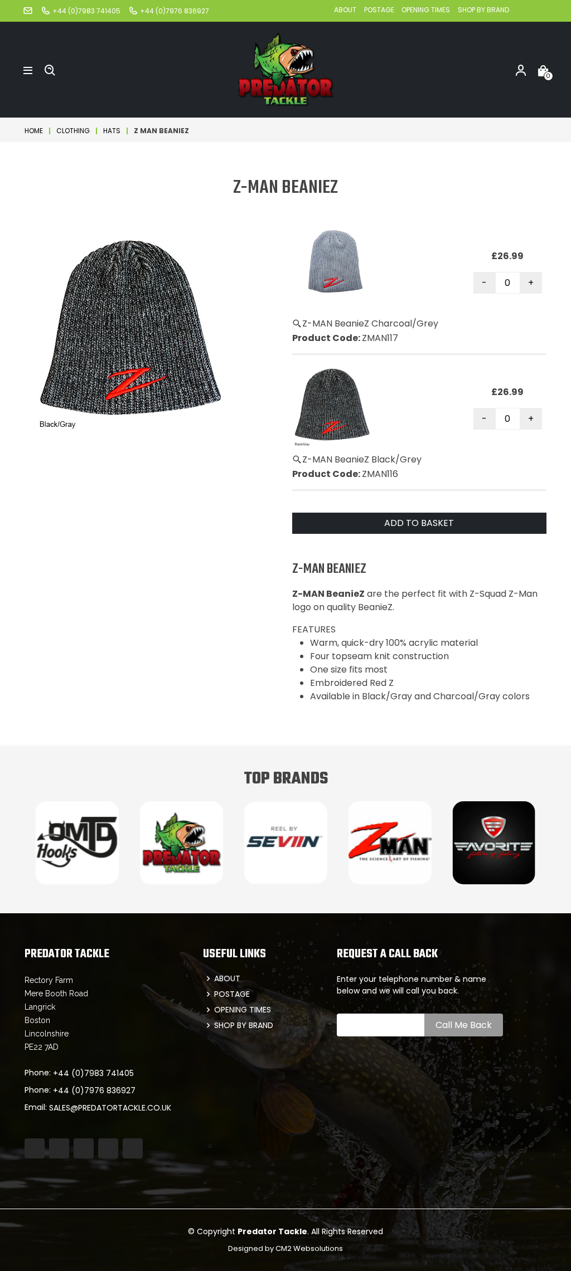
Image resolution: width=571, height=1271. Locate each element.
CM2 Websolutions (309, 1248)
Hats (111, 130)
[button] (28, 70)
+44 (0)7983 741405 (93, 1073)
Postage (380, 9)
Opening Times (425, 9)
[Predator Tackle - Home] (285, 68)
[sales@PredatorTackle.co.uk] (28, 10)
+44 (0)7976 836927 (94, 1090)
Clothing (73, 130)
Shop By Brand (483, 9)
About (345, 9)
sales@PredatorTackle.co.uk (110, 1108)
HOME (34, 130)
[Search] (50, 70)
